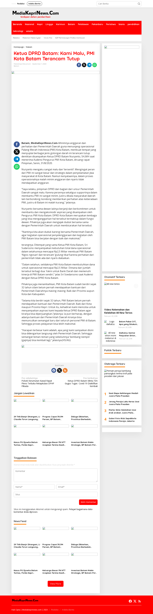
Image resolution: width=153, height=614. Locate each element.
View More (55, 583)
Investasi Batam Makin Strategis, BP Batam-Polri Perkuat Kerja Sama (84, 443)
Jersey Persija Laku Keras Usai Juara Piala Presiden (124, 402)
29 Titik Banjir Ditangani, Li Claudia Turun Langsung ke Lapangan (27, 418)
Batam (16, 66)
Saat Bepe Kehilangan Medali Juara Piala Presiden (123, 394)
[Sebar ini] (79, 65)
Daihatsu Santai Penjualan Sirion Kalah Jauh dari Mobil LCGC (127, 334)
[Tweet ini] (84, 65)
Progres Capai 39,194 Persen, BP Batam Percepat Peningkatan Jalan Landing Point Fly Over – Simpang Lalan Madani (54, 418)
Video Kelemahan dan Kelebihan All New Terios (118, 311)
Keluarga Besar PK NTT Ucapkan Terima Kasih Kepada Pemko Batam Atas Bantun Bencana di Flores (54, 443)
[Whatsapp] (94, 65)
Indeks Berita (68, 609)
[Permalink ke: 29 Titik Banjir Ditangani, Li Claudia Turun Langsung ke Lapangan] (27, 406)
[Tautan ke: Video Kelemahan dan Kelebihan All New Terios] (121, 294)
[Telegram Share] (89, 65)
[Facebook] (53, 370)
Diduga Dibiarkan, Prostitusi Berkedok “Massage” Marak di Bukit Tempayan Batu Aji (84, 418)
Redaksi (54, 609)
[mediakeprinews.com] (35, 14)
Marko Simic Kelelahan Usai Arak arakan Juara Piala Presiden (122, 411)
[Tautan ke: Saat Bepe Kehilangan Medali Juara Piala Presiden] (121, 380)
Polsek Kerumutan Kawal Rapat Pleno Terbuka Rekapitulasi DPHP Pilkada (38, 382)
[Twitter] (59, 370)
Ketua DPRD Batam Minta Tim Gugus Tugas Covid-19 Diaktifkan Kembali (81, 382)
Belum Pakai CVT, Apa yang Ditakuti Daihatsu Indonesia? (129, 323)
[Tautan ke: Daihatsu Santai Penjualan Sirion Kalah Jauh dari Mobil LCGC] (110, 336)
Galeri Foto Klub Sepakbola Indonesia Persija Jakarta (122, 419)
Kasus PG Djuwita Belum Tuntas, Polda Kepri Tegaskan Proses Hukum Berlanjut (26, 443)
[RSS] (65, 370)
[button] (138, 3)
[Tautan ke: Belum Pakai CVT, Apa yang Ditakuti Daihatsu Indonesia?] (110, 322)
